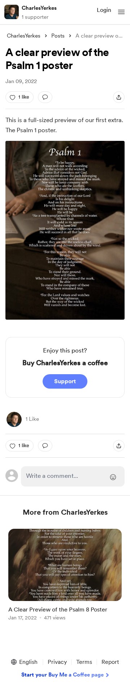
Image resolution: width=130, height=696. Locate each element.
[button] (121, 12)
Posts (58, 36)
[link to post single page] (65, 576)
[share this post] (119, 97)
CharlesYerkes (39, 8)
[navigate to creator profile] (11, 12)
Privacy (57, 661)
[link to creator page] (14, 419)
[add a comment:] (45, 97)
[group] (65, 579)
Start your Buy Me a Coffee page (62, 674)
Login (104, 10)
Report (110, 661)
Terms (84, 661)
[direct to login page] (73, 476)
